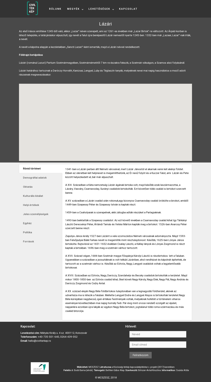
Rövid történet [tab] (32, 168)
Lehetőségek (99, 8)
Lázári (105, 24)
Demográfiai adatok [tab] (35, 177)
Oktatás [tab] (28, 186)
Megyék (73, 8)
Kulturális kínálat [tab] (33, 195)
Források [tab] (28, 241)
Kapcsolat (128, 8)
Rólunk (55, 8)
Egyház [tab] (27, 223)
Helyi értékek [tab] (31, 205)
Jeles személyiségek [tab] (35, 214)
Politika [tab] (27, 232)
